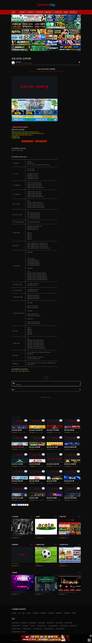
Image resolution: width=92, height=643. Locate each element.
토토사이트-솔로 (16, 430)
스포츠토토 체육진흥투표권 (17, 535)
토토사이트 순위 (39, 12)
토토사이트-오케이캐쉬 (35, 430)
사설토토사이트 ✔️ (49, 12)
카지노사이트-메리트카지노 (48, 628)
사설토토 (37, 563)
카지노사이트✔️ (73, 12)
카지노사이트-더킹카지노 (60, 628)
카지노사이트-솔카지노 (27, 628)
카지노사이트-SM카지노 (37, 628)
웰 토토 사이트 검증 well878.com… (19, 592)
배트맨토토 (15, 544)
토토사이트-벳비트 (16, 481)
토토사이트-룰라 (25, 625)
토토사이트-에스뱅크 (52, 464)
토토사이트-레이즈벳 (69, 498)
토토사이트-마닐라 (15, 622)
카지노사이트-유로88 (63, 625)
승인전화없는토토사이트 (64, 535)
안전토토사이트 (64, 544)
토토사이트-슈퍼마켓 (17, 447)
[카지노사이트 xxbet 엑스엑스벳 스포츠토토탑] (44, 638)
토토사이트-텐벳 (51, 481)
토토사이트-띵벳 (24, 622)
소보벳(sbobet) (62, 563)
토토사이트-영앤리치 (69, 447)
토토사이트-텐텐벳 (41, 622)
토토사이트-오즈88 (59, 622)
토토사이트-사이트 (16, 464)
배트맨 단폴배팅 (14, 563)
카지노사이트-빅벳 (73, 625)
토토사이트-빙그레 (51, 447)
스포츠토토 (15, 516)
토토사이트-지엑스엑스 (16, 625)
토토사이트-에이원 (34, 464)
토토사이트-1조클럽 (69, 464)
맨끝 (27, 505)
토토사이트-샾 (33, 498)
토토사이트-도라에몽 (68, 622)
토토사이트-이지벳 (50, 622)
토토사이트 (63, 516)
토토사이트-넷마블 (34, 447)
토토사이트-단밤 (51, 498)
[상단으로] (89, 640)
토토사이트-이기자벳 (52, 430)
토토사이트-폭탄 (68, 430)
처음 (12, 505)
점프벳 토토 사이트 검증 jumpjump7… (66, 592)
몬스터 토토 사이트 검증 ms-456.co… (43, 592)
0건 (17, 63)
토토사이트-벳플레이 (32, 622)
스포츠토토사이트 (58, 12)
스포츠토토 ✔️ (23, 12)
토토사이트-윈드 (68, 481)
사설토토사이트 (40, 544)
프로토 (38, 516)
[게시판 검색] (79, 417)
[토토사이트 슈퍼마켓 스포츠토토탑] (34, 98)
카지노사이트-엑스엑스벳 (16, 628)
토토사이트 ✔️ (31, 12)
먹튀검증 (66, 12)
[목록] (79, 62)
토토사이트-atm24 (17, 498)
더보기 (31, 516)
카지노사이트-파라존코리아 (53, 625)
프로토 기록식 (38, 535)
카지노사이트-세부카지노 (41, 625)
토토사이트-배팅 (33, 481)
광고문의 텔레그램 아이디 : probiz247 (18, 631)
